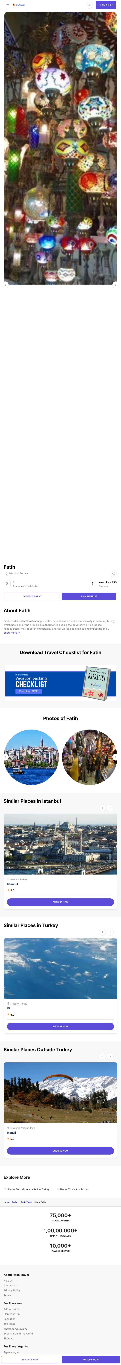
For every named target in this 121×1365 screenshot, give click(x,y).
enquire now (91, 1359)
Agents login (11, 1352)
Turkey (24, 573)
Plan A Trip (106, 5)
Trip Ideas (9, 1323)
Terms (7, 1295)
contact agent (32, 596)
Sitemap (8, 1338)
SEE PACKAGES (30, 1359)
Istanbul (14, 573)
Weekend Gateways (15, 1328)
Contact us (10, 1285)
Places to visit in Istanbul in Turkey (28, 1189)
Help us (8, 1280)
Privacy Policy (12, 1290)
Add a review (11, 1309)
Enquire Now (60, 902)
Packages (9, 1318)
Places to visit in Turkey (74, 1189)
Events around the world (18, 1333)
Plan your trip (12, 1314)
